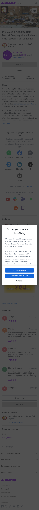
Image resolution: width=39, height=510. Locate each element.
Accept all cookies (19, 270)
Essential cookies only (19, 276)
